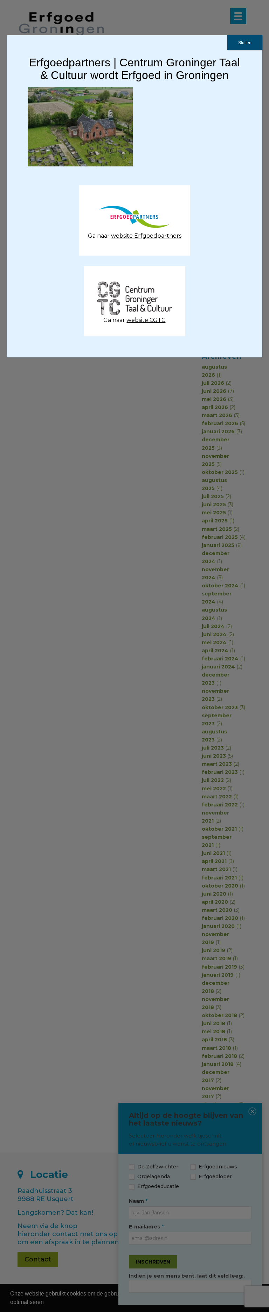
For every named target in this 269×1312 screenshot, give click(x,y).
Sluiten (244, 42)
